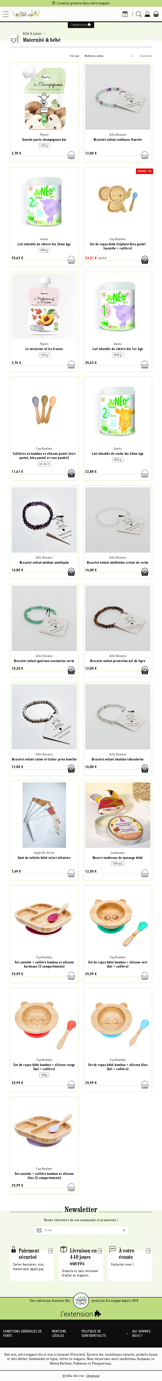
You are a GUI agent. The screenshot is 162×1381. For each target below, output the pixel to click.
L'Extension (93, 1376)
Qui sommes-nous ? (141, 1333)
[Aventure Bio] (81, 1301)
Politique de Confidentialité (94, 1333)
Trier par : (75, 56)
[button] (6, 14)
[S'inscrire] (120, 1230)
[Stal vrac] (26, 14)
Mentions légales (59, 1333)
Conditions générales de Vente (22, 1333)
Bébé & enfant (32, 33)
